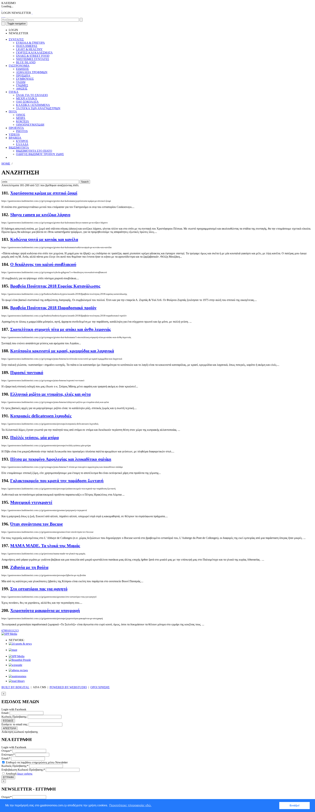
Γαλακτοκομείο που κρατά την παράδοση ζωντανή (57, 480)
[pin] (4, 16)
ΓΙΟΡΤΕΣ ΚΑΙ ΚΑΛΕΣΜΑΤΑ (34, 52)
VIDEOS (14, 134)
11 (11, 630)
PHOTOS (22, 131)
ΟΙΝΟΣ (20, 114)
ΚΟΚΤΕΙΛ (22, 121)
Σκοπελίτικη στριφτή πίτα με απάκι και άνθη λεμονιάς (60, 329)
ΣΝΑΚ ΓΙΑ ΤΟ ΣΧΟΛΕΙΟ (32, 95)
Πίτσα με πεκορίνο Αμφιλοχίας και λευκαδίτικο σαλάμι (60, 459)
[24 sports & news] (20, 643)
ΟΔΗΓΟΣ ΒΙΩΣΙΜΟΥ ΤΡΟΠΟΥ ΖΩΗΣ (40, 154)
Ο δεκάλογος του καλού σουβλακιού (43, 264)
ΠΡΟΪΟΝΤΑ (16, 127)
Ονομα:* (6, 750)
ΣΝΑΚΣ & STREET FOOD (32, 55)
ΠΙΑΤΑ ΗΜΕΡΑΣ (26, 46)
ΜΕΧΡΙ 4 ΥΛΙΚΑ (26, 98)
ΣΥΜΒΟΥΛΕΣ (25, 78)
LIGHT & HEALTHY (29, 49)
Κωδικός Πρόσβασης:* (14, 765)
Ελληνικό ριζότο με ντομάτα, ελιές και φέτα (50, 394)
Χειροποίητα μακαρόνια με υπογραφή (45, 610)
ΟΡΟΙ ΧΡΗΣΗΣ (100, 687)
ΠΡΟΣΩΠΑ (23, 75)
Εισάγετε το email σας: (14, 724)
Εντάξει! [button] (295, 805)
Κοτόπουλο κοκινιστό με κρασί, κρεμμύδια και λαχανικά (62, 350)
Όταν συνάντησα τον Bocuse (36, 524)
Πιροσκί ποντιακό (26, 372)
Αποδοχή (18, 773)
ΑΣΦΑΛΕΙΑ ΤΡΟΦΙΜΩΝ (31, 72)
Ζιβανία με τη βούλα (29, 567)
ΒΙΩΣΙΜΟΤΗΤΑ (19, 147)
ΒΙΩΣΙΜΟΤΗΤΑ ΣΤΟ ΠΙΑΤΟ (34, 150)
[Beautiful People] (20, 659)
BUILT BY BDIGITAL (15, 687)
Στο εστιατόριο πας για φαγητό (38, 588)
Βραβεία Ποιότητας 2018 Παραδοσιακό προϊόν (53, 307)
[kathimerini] (16, 656)
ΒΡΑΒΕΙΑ (15, 137)
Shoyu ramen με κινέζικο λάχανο (40, 214)
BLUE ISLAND (26, 62)
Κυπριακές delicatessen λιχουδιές (40, 415)
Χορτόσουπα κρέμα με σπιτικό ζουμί (43, 193)
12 (14, 630)
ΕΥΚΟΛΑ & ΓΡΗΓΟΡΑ (30, 42)
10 (8, 630)
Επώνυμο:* (8, 754)
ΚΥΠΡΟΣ (22, 141)
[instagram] (3, 16)
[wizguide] (15, 665)
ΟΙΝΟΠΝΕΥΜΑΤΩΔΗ (30, 124)
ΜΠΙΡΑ (20, 118)
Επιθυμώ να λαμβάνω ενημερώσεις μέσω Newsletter (36, 762)
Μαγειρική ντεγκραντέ (31, 502)
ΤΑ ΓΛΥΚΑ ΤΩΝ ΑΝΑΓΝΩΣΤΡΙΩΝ (38, 108)
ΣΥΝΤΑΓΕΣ (16, 39)
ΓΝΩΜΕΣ (22, 85)
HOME (5, 163)
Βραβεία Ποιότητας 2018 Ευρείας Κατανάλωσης (55, 286)
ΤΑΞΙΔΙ (20, 82)
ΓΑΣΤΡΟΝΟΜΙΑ (19, 65)
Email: (5, 712)
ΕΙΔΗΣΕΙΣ (22, 68)
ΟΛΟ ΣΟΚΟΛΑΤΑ (27, 101)
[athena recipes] (18, 670)
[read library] (17, 681)
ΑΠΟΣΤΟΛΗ (9, 728)
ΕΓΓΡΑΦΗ (8, 777)
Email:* (5, 758)
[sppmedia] (9, 633)
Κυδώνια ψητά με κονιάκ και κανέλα (44, 239)
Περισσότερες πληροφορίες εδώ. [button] (130, 805)
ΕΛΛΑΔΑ (22, 144)
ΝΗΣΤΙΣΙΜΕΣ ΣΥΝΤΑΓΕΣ (32, 59)
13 (17, 630)
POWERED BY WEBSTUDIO (68, 687)
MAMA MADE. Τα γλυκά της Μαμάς (45, 545)
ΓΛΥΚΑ (13, 91)
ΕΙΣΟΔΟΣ (8, 720)
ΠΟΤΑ (13, 111)
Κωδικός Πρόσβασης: (14, 716)
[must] (13, 649)
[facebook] (1, 16)
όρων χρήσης (24, 773)
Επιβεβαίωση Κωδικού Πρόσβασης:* (23, 769)
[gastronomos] (17, 676)
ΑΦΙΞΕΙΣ (21, 88)
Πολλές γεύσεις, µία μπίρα (34, 437)
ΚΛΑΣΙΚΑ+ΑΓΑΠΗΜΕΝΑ (33, 105)
